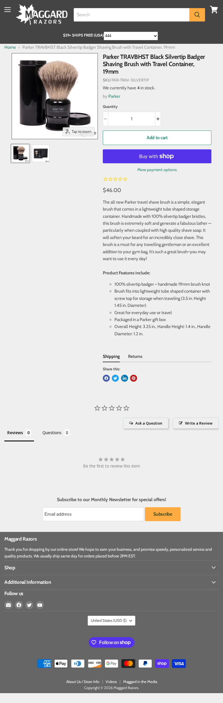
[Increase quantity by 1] (158, 119)
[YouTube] (40, 605)
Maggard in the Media (140, 681)
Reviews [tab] (15, 432)
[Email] (8, 605)
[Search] (197, 14)
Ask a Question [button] (148, 423)
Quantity (110, 106)
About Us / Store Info (82, 681)
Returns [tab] (135, 356)
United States (109, 620)
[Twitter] (29, 605)
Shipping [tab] (111, 356)
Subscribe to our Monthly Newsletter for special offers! (111, 499)
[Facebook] (19, 605)
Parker (114, 96)
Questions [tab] (52, 432)
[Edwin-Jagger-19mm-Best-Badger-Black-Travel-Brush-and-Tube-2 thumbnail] (40, 153)
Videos (111, 681)
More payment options (157, 169)
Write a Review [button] (199, 423)
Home (10, 47)
